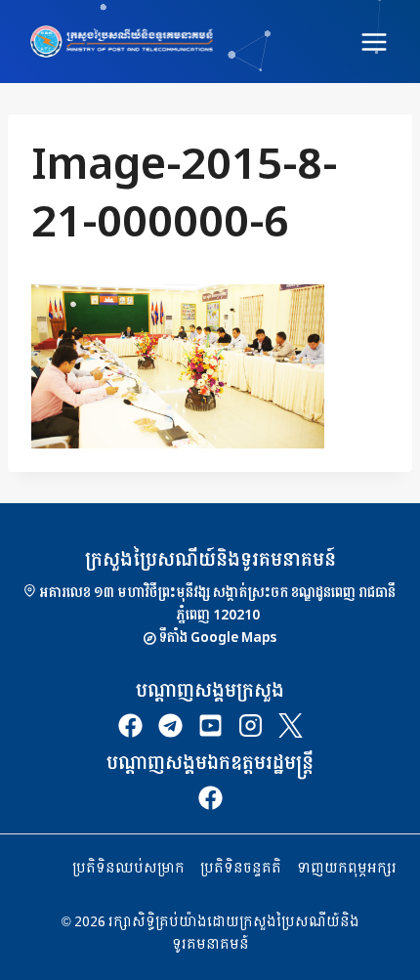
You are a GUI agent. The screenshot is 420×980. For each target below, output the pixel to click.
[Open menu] (374, 41)
